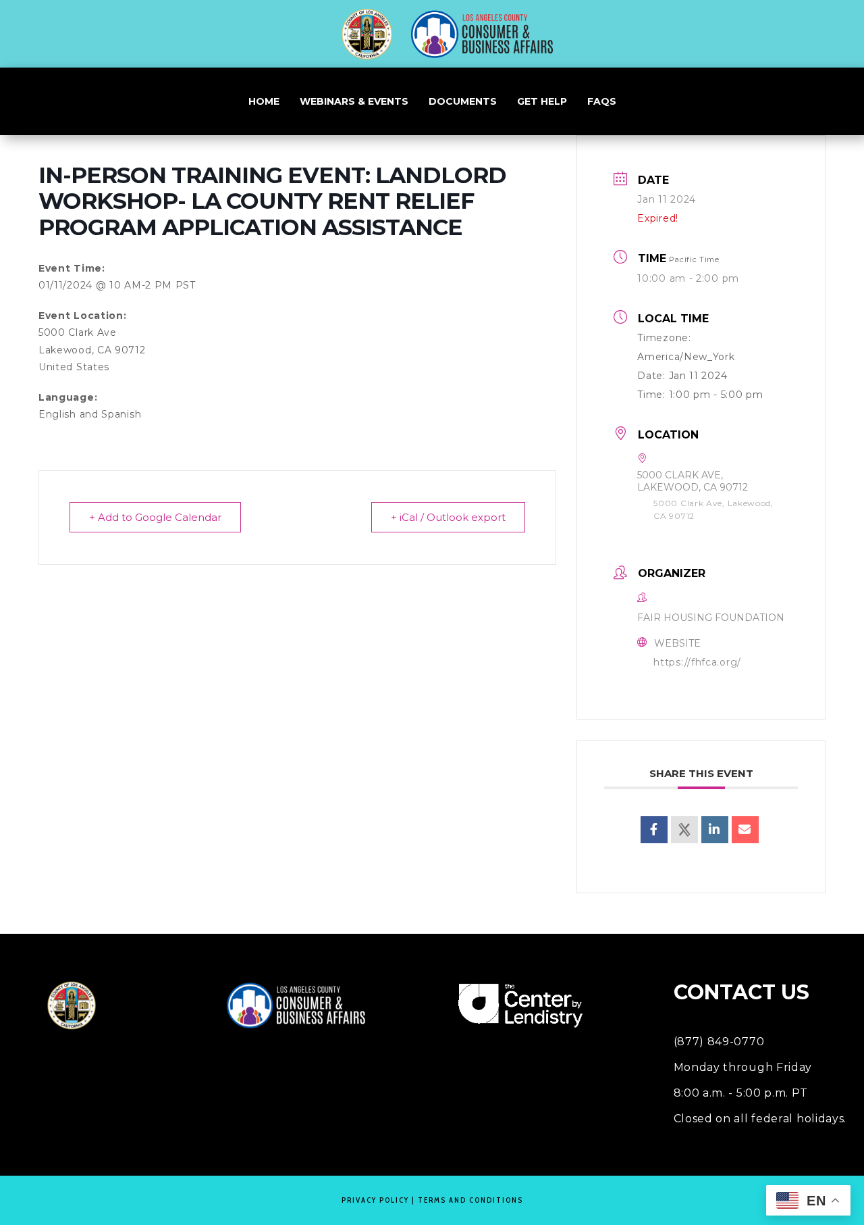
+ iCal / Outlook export (448, 517)
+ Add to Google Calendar (155, 517)
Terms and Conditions (470, 1200)
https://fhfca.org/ (697, 662)
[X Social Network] (684, 829)
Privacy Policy (375, 1200)
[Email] (745, 829)
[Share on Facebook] (654, 829)
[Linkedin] (714, 829)
